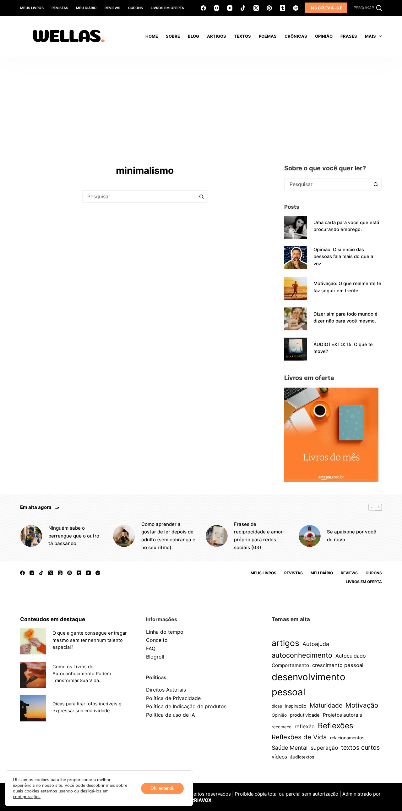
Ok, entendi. (162, 788)
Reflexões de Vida (299, 737)
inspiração (296, 706)
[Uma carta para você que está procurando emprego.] (295, 227)
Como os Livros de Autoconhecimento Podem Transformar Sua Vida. (81, 673)
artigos (285, 643)
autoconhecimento (302, 655)
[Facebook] (203, 8)
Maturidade (326, 705)
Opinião (279, 715)
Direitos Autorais (166, 690)
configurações (27, 797)
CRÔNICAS (296, 36)
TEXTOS (242, 36)
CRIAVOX (201, 800)
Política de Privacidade (173, 698)
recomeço (281, 726)
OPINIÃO (324, 36)
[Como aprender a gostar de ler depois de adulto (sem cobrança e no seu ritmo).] (124, 536)
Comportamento (290, 665)
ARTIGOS (216, 36)
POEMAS (268, 36)
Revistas (60, 8)
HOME (151, 36)
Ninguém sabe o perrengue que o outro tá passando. (73, 536)
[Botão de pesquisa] (201, 196)
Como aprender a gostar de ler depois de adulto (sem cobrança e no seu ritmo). (168, 535)
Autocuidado (350, 656)
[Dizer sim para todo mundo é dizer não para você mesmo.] (295, 318)
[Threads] (60, 573)
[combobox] (139, 196)
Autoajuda (315, 644)
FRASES (348, 36)
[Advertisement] (201, 104)
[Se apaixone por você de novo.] (310, 536)
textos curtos (360, 747)
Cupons (135, 8)
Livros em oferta (167, 8)
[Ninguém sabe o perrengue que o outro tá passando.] (31, 536)
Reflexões (335, 725)
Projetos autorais (342, 715)
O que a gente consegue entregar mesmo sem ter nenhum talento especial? (89, 640)
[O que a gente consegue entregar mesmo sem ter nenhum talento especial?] (33, 641)
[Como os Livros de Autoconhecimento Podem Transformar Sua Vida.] (33, 675)
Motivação (361, 705)
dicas (277, 706)
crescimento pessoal (337, 665)
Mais (370, 36)
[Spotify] (295, 8)
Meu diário (86, 8)
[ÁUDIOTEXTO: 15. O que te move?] (295, 349)
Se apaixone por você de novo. (351, 536)
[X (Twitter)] (256, 8)
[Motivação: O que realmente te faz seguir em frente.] (295, 288)
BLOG (193, 36)
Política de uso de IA (170, 715)
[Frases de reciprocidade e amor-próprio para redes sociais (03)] (217, 536)
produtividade (305, 715)
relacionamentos (347, 737)
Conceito (157, 640)
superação (324, 747)
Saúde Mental (289, 747)
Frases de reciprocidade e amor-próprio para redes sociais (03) (259, 535)
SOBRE (173, 36)
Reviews (112, 8)
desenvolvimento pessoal (308, 684)
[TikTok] (243, 8)
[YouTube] (229, 8)
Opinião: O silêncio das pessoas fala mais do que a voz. (343, 256)
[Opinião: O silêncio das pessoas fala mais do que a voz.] (295, 257)
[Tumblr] (282, 8)
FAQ (150, 648)
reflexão (305, 726)
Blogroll (155, 657)
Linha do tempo (164, 632)
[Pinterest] (269, 8)
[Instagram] (216, 8)
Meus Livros (32, 8)
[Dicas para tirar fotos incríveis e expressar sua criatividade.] (33, 708)
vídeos (279, 757)
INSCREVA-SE (326, 7)
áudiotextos (302, 756)
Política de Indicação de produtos (186, 706)
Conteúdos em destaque (52, 619)
